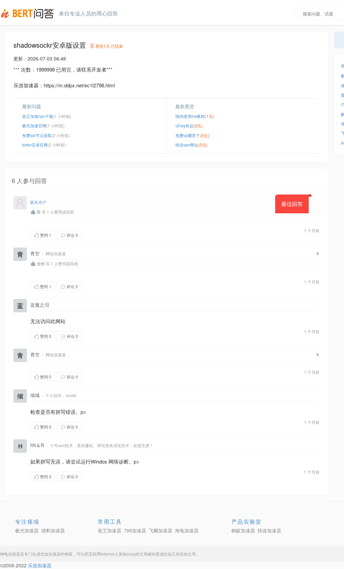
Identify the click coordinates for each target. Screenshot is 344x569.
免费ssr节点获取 (37, 135)
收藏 (95, 234)
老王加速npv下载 (37, 116)
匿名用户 (38, 202)
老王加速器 (109, 530)
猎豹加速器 (53, 530)
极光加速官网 (34, 125)
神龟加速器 (10, 554)
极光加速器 (27, 530)
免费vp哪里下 (187, 135)
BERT (28, 13)
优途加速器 (50, 554)
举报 (114, 234)
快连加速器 (269, 530)
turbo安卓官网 (35, 144)
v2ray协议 (184, 125)
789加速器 (135, 530)
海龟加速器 (187, 530)
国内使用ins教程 (190, 116)
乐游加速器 (39, 565)
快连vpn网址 (186, 144)
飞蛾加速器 (160, 530)
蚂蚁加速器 (243, 530)
